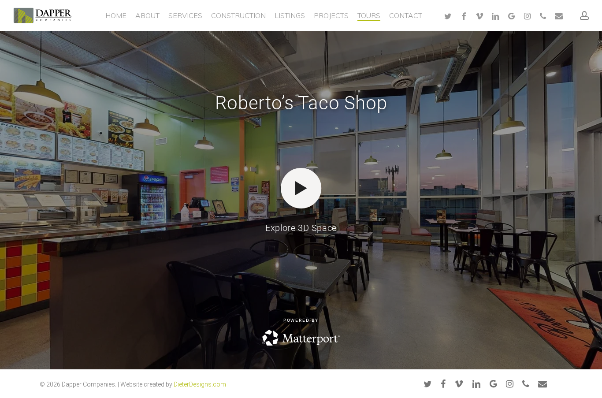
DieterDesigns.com (200, 384)
